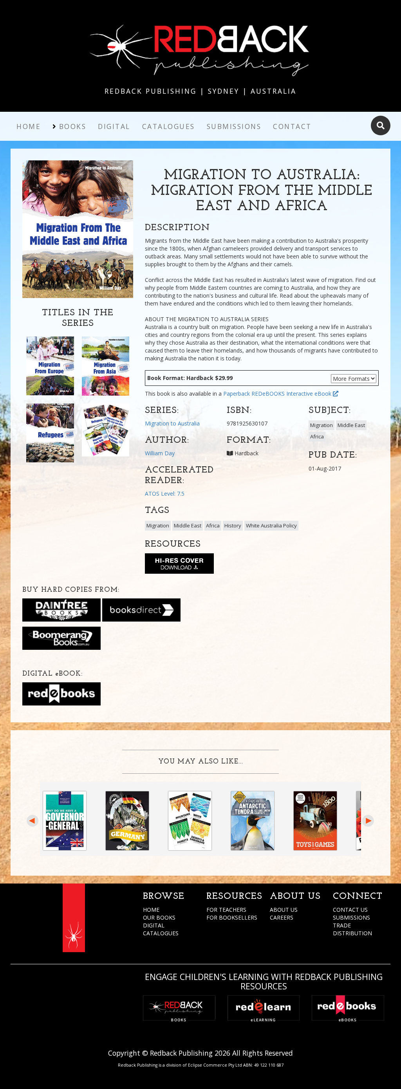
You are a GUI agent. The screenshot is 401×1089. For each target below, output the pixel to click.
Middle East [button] (351, 425)
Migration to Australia (172, 423)
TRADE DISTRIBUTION (352, 929)
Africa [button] (317, 436)
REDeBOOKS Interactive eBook (292, 393)
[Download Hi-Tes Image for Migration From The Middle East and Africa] (179, 565)
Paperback (236, 393)
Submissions (234, 126)
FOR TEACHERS (226, 909)
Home (28, 126)
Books (73, 126)
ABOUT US (284, 909)
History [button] (232, 525)
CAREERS (281, 917)
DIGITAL (153, 925)
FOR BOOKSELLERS (231, 917)
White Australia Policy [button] (271, 525)
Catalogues (168, 126)
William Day (160, 453)
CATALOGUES (161, 933)
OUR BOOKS (159, 917)
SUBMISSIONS (351, 917)
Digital (114, 126)
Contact (292, 126)
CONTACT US (350, 909)
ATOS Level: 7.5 (164, 493)
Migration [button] (321, 425)
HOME (151, 909)
